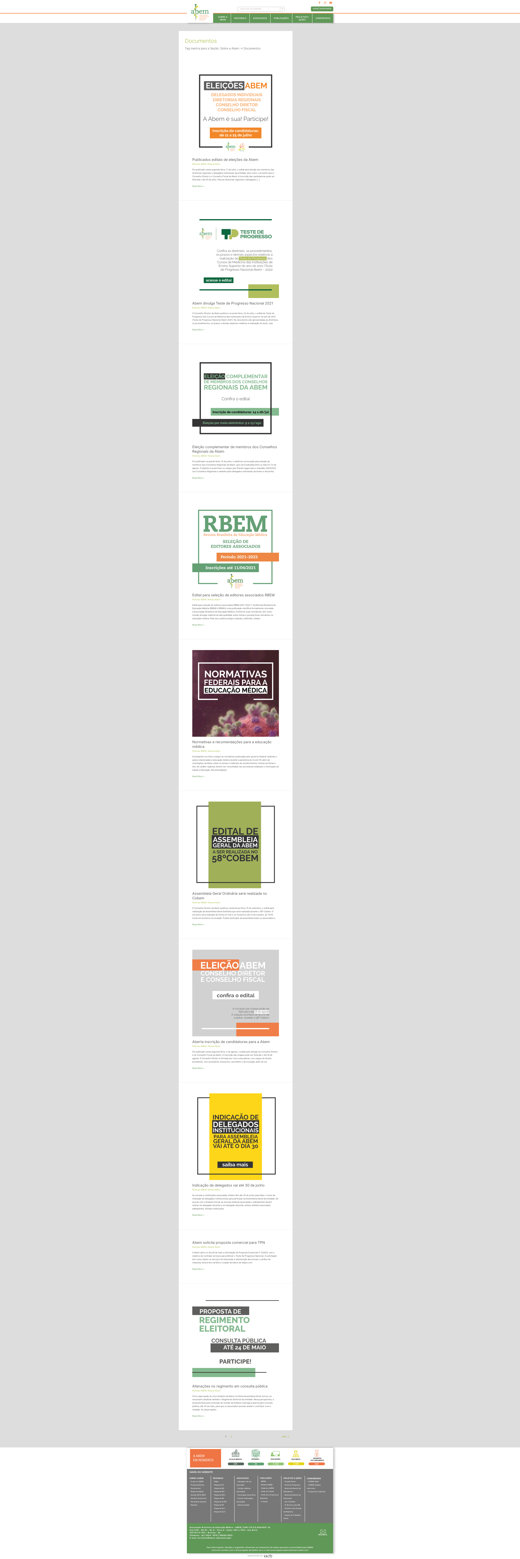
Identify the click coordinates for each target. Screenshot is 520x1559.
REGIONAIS (240, 18)
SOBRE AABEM (222, 18)
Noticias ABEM (199, 164)
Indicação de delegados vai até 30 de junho (228, 1185)
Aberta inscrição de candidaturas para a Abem (231, 1042)
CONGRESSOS (323, 18)
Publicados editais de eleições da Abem (225, 159)
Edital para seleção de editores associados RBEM (233, 595)
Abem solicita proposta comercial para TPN (228, 1242)
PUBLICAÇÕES (281, 18)
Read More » (198, 186)
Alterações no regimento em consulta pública (230, 1386)
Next (285, 1436)
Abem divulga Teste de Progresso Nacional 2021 (232, 303)
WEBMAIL (323, 1535)
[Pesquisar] (282, 9)
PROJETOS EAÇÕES (302, 18)
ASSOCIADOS (260, 18)
